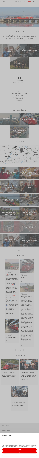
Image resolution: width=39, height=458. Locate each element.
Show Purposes (19, 454)
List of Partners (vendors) (32, 446)
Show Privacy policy (14, 441)
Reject (19, 452)
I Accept (19, 449)
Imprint (18, 441)
